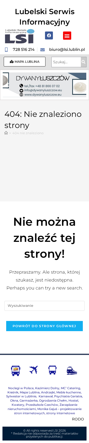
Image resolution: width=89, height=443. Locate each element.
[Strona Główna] (6, 133)
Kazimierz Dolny (47, 388)
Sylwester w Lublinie (21, 396)
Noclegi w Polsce (21, 388)
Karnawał (45, 396)
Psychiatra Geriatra (68, 396)
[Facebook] (49, 35)
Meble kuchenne (68, 392)
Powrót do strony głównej (44, 326)
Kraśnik (12, 392)
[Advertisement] (44, 165)
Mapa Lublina (30, 392)
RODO (78, 419)
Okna (14, 400)
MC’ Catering (70, 388)
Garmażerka (29, 400)
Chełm (53, 400)
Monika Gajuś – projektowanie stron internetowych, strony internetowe (48, 411)
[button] (67, 36)
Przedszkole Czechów (42, 405)
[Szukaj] (83, 62)
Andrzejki (48, 392)
